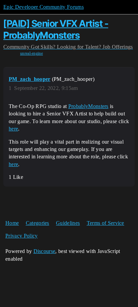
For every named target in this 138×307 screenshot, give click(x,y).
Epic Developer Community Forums (43, 7)
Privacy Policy (21, 236)
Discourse (44, 251)
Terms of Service (105, 223)
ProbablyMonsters (88, 106)
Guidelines (68, 223)
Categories (37, 223)
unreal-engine (31, 53)
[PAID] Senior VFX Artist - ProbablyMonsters (55, 29)
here (13, 129)
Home (12, 223)
